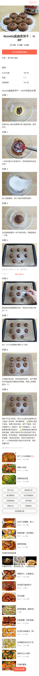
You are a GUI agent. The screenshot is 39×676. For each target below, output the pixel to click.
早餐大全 (10, 506)
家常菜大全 (28, 490)
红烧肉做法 (10, 501)
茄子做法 (28, 501)
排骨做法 (28, 506)
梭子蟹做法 (10, 495)
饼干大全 (10, 490)
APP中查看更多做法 (19, 52)
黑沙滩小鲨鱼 (13, 58)
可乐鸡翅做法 (28, 495)
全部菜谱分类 (19, 511)
